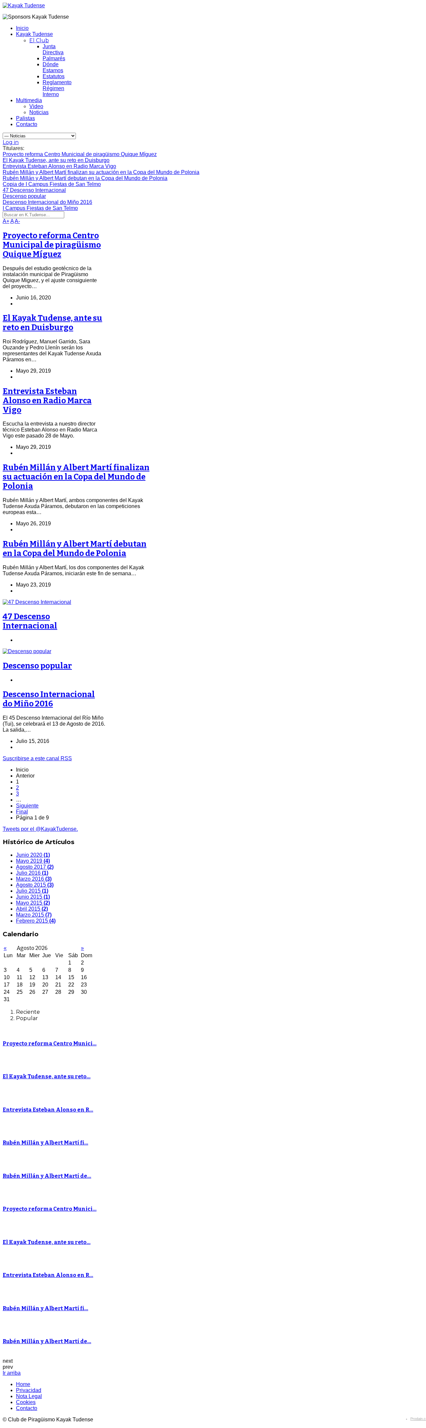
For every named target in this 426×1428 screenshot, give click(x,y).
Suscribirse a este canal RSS (37, 758)
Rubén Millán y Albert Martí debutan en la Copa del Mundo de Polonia (74, 548)
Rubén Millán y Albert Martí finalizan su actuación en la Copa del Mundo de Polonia (76, 477)
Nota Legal (29, 1396)
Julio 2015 (32, 891)
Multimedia (29, 100)
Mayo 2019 (33, 861)
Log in (11, 142)
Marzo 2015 (34, 915)
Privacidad (28, 1390)
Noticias (39, 112)
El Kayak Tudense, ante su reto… (47, 1076)
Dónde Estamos (53, 67)
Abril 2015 (32, 909)
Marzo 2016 (34, 879)
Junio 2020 (33, 855)
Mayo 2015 (33, 903)
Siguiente (27, 805)
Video (36, 106)
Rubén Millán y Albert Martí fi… (45, 1143)
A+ (6, 221)
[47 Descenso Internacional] (37, 602)
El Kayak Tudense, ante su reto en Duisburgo (52, 322)
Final (22, 811)
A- (17, 221)
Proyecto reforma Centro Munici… (50, 1043)
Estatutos (54, 76)
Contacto (26, 124)
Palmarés (54, 58)
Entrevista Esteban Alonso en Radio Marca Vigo (47, 401)
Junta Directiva (53, 49)
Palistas (25, 118)
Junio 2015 (33, 897)
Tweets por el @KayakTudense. (40, 829)
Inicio (22, 28)
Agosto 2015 (35, 885)
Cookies (26, 1402)
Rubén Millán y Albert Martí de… (47, 1176)
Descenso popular (37, 665)
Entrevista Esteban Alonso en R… (48, 1110)
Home (23, 1384)
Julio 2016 (32, 873)
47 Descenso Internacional (30, 621)
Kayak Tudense (34, 34)
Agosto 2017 (35, 867)
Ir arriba (12, 1373)
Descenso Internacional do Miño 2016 (49, 699)
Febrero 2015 (36, 921)
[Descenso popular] (27, 651)
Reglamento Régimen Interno (57, 88)
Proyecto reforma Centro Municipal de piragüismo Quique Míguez (52, 245)
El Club (39, 40)
